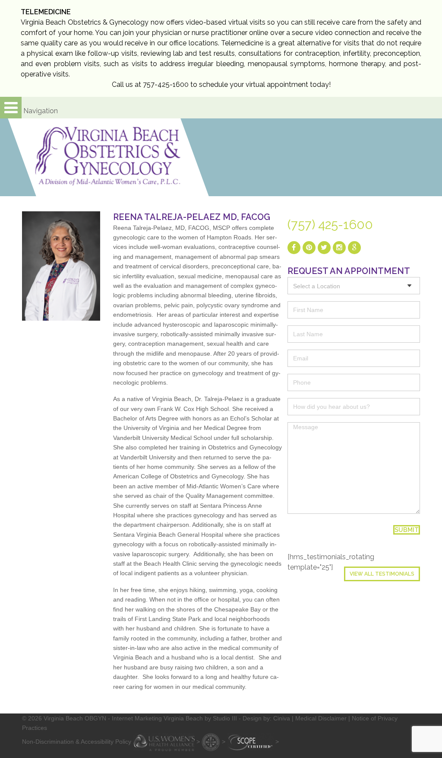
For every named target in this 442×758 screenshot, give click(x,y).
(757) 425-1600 (330, 224)
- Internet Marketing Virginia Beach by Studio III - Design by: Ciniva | (201, 718)
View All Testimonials (382, 574)
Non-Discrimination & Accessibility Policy (76, 741)
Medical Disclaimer (321, 718)
